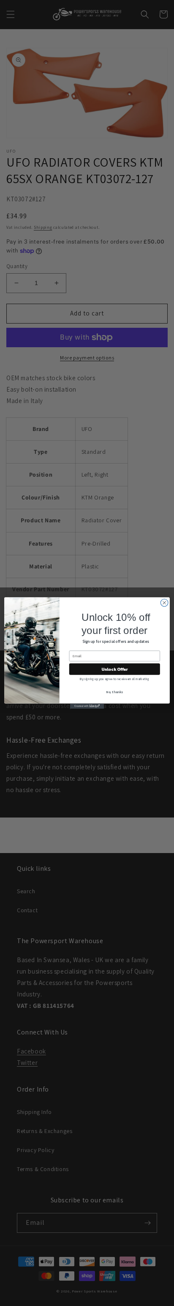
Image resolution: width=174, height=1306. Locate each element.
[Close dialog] (164, 602)
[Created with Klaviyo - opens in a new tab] (87, 706)
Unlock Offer (114, 669)
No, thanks (114, 691)
